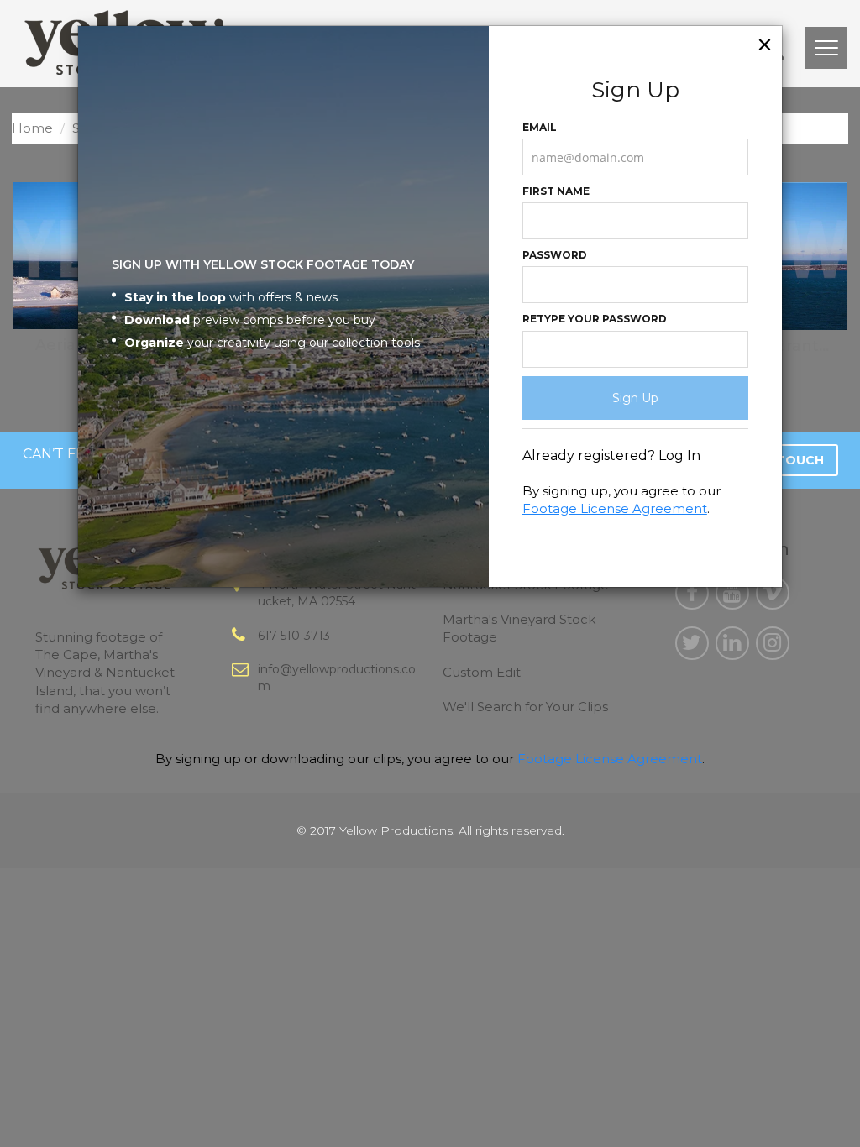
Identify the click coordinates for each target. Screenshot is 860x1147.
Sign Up (635, 398)
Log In (679, 456)
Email (539, 127)
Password (554, 255)
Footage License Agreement (614, 508)
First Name (556, 191)
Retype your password (594, 318)
